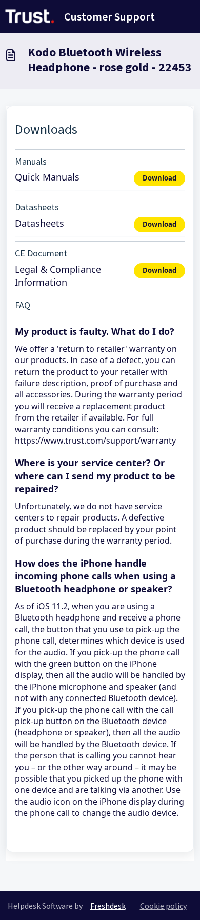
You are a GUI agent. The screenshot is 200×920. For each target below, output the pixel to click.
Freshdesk (108, 906)
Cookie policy (163, 906)
